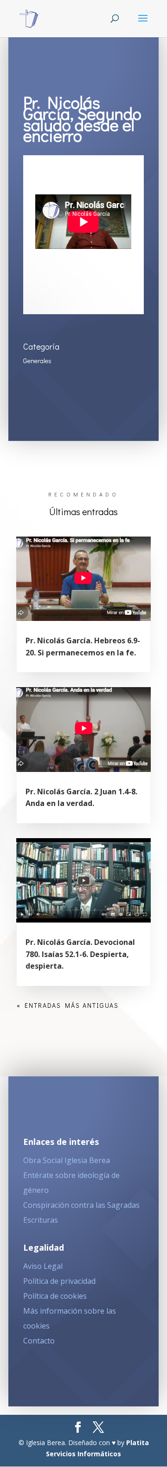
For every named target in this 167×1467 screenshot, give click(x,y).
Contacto (39, 1341)
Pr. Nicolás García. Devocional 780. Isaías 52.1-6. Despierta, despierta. (80, 954)
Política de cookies (55, 1296)
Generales (37, 360)
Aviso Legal (43, 1266)
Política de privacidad (59, 1281)
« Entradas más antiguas (68, 1005)
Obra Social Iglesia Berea (66, 1160)
